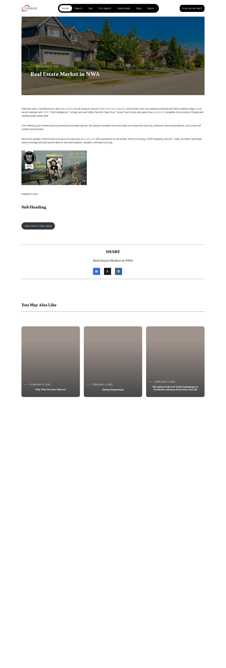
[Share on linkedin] (118, 271)
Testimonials (123, 8)
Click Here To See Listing (38, 226)
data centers (66, 108)
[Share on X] (107, 271)
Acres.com (89, 139)
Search (78, 8)
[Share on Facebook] (96, 271)
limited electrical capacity (112, 108)
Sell (90, 8)
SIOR (45, 112)
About (150, 8)
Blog (138, 8)
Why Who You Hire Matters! (50, 389)
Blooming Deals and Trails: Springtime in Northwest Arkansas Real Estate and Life (175, 388)
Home (65, 8)
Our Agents (105, 8)
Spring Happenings (113, 389)
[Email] (129, 271)
